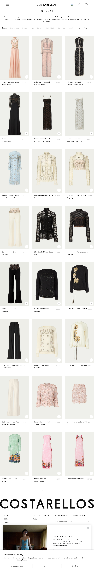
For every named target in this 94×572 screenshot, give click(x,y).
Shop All (4, 28)
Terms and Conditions (41, 515)
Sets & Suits (50, 28)
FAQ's (35, 519)
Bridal (71, 28)
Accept (46, 566)
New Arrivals (14, 28)
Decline (75, 566)
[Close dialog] (88, 528)
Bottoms (40, 28)
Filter (85, 28)
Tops (32, 28)
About (6, 515)
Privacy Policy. (22, 560)
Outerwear (61, 28)
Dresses (25, 28)
